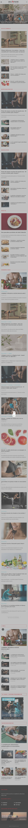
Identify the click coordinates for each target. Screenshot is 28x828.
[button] (14, 412)
